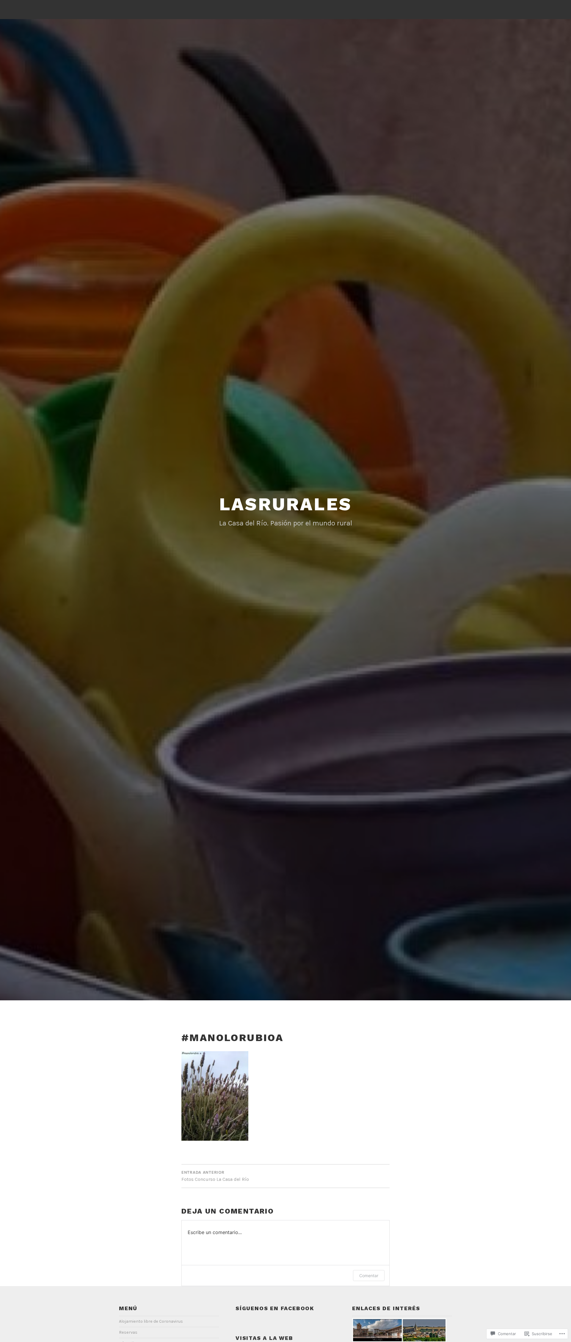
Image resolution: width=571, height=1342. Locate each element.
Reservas (128, 1332)
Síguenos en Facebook (275, 1308)
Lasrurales (285, 504)
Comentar (368, 1275)
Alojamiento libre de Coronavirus (151, 1321)
